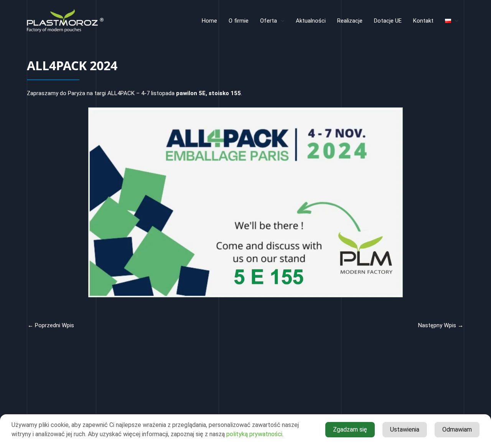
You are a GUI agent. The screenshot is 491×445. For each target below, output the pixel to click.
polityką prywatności (254, 434)
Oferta (268, 20)
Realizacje (349, 20)
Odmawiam (457, 429)
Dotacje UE (388, 20)
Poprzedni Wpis (51, 325)
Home (209, 20)
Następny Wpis (440, 325)
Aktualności (311, 20)
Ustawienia (404, 429)
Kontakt (423, 20)
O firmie (239, 20)
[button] (280, 20)
